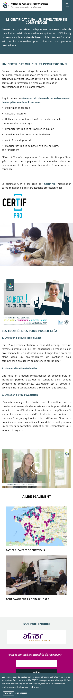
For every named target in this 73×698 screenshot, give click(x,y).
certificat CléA (22, 78)
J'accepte (9, 693)
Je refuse (22, 693)
